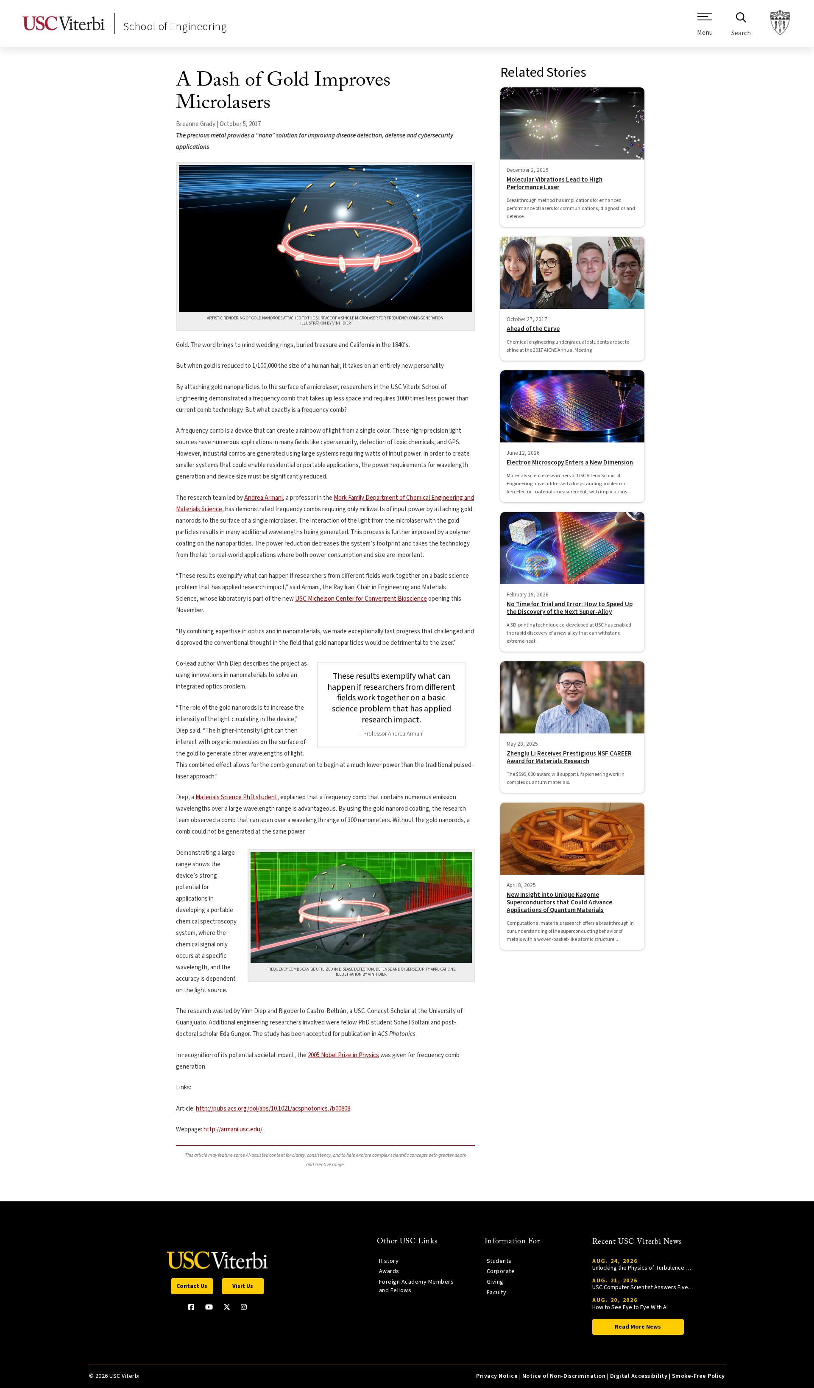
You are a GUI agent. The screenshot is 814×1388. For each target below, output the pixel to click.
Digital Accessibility (638, 1376)
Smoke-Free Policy (698, 1376)
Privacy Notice (497, 1376)
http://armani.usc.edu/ (233, 1129)
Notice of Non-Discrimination (564, 1376)
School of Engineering (175, 26)
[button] (704, 27)
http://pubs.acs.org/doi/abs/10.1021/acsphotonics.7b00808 (273, 1108)
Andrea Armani (263, 497)
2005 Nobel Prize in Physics (343, 1055)
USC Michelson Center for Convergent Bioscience (361, 598)
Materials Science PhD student (236, 797)
